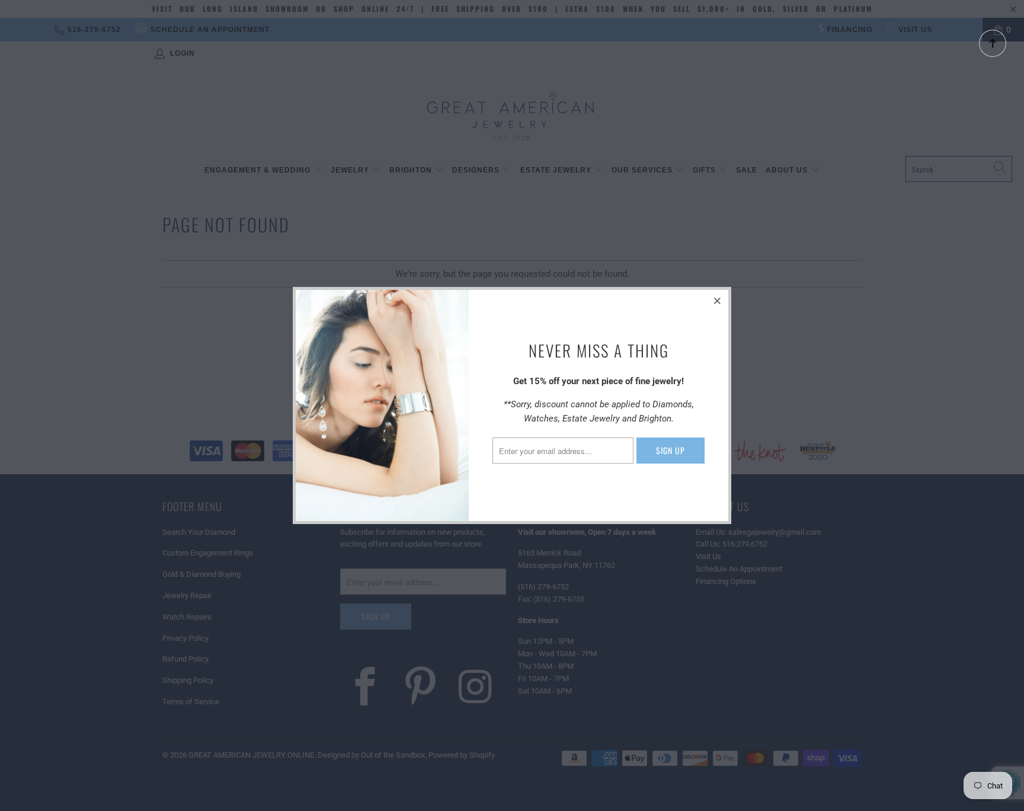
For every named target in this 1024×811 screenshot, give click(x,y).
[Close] (717, 300)
